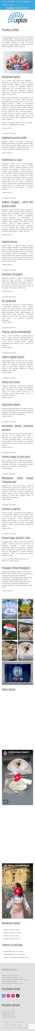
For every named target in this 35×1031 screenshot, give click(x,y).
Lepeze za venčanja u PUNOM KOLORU (15, 957)
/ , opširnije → (8, 128)
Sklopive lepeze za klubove (10, 975)
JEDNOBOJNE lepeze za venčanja (14, 954)
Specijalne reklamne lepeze (11, 938)
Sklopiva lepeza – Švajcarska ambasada (14, 979)
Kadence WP (24, 1027)
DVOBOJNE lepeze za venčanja (13, 951)
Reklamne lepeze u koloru (11, 935)
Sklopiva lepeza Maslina (9, 981)
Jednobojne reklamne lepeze (12, 932)
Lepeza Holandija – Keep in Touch (12, 983)
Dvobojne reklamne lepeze (11, 929)
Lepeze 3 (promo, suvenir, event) (12, 977)
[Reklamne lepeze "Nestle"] (18, 62)
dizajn (24, 549)
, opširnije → (15, 561)
